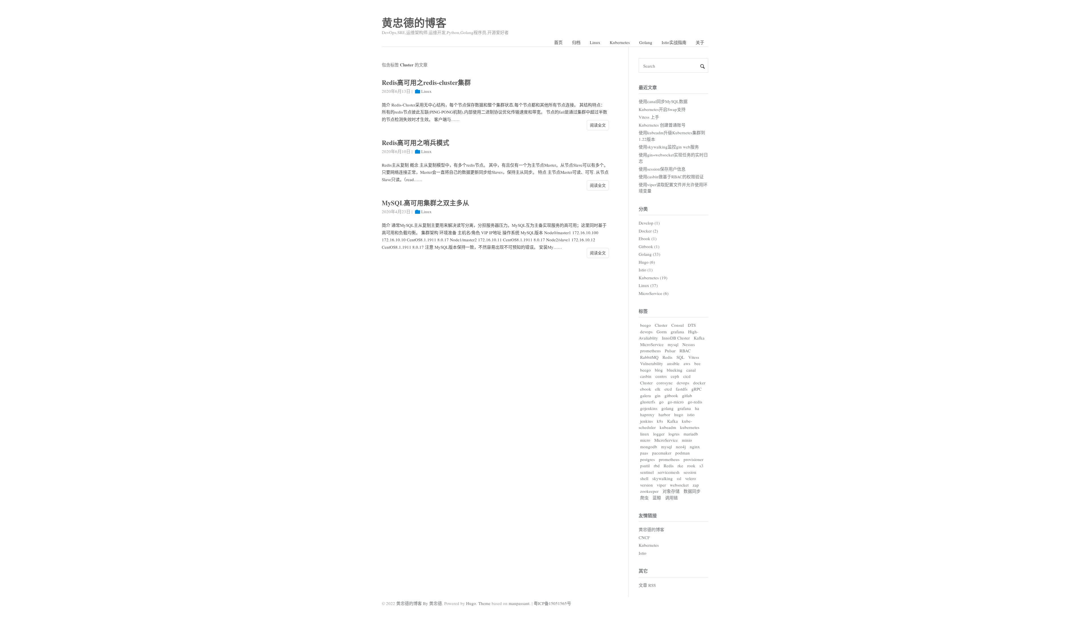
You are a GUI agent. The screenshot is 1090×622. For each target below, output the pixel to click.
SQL (680, 357)
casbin (645, 376)
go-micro (676, 402)
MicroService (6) (653, 293)
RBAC (685, 350)
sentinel (647, 472)
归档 (576, 42)
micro (645, 440)
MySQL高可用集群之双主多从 (425, 203)
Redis (667, 357)
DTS (692, 325)
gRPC (696, 389)
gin (658, 395)
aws (687, 363)
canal (691, 370)
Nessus (688, 344)
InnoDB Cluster (676, 338)
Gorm (662, 331)
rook (691, 465)
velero (690, 478)
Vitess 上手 (649, 117)
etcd (668, 389)
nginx (695, 446)
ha (697, 408)
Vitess (693, 357)
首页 (558, 42)
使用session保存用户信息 (662, 169)
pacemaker (661, 453)
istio (691, 414)
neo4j (681, 446)
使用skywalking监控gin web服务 (669, 147)
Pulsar (670, 350)
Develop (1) (649, 223)
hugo (678, 414)
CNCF (644, 537)
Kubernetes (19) (653, 277)
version (646, 485)
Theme (484, 603)
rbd (657, 465)
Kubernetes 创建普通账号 (662, 125)
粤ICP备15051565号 (552, 603)
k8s (660, 421)
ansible (673, 363)
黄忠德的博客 (414, 22)
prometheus (650, 350)
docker (699, 383)
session (690, 472)
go (661, 402)
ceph (675, 376)
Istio (642, 553)
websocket (679, 485)
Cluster (661, 325)
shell (644, 478)
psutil (645, 465)
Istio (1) (646, 270)
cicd (687, 376)
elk (658, 389)
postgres (647, 459)
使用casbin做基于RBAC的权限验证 (671, 176)
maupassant (519, 603)
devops (646, 331)
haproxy (647, 414)
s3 (701, 465)
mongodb (648, 446)
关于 (700, 42)
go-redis (695, 402)
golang (667, 408)
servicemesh (669, 472)
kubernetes (689, 427)
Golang (645, 42)
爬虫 (644, 497)
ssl (679, 478)
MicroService (652, 344)
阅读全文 (598, 125)
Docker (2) (648, 231)
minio (687, 440)
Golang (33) (649, 254)
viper (661, 485)
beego (645, 325)
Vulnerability (651, 363)
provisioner (693, 459)
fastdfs (681, 389)
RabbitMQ (649, 357)
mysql (673, 344)
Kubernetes (620, 42)
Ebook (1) (648, 238)
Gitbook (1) (649, 246)
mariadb (691, 434)
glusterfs (647, 402)
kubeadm (668, 427)
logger (659, 434)
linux (644, 434)
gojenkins (648, 408)
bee (697, 363)
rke (680, 465)
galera (645, 395)
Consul (677, 325)
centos (661, 376)
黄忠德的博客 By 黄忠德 (419, 603)
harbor (664, 414)
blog (659, 370)
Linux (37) (648, 285)
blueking (674, 370)
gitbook (671, 395)
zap (696, 485)
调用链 (671, 497)
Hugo (471, 603)
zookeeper (649, 491)
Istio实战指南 (674, 42)
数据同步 (692, 491)
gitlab (687, 395)
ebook (645, 389)
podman (682, 453)
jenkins (646, 421)
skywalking (662, 478)
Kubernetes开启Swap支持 (662, 109)
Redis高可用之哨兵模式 (415, 142)
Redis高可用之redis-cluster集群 (426, 82)
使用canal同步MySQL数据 (663, 101)
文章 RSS (647, 585)
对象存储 (671, 491)
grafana (677, 331)
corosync (665, 383)
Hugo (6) (647, 262)
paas (644, 453)
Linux (595, 42)
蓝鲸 (657, 497)
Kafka (699, 338)
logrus (674, 434)
